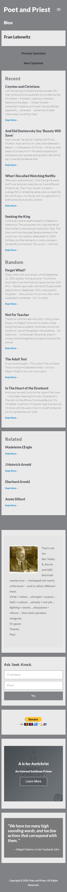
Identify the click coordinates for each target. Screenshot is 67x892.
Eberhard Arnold (17, 482)
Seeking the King (17, 216)
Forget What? (15, 270)
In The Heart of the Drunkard (26, 388)
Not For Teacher (17, 315)
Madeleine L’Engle (18, 447)
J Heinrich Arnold (18, 464)
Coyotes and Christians (22, 87)
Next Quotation (33, 63)
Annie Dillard (15, 499)
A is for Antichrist (33, 763)
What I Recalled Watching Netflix (30, 176)
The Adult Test (16, 359)
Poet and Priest (27, 9)
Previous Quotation (34, 53)
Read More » (11, 120)
